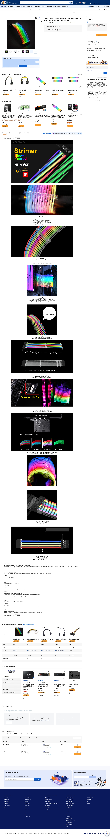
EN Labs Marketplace (32, 650)
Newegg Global (89, 799)
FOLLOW (105, 73)
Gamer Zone (47, 805)
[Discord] (103, 833)
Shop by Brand (68, 811)
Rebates (67, 812)
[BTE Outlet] (50, 745)
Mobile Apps (68, 814)
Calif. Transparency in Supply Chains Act (47, 833)
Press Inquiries (47, 807)
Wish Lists (26, 807)
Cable (18, 9)
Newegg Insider (48, 811)
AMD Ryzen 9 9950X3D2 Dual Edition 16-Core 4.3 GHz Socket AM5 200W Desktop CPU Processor (8, 116)
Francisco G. (90, 97)
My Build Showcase (28, 811)
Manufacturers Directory (62, 719)
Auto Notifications (28, 816)
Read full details (9, 721)
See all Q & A (46, 133)
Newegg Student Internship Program (51, 803)
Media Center (47, 801)
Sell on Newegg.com (69, 799)
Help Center (6, 797)
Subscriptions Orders (28, 814)
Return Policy (6, 803)
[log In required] (33, 671)
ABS (87, 801)
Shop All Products (17, 74)
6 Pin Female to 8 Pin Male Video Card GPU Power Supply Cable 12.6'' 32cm (25, 89)
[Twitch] (100, 833)
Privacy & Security (7, 805)
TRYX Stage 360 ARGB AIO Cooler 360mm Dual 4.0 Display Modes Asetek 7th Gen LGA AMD (25, 116)
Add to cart (101, 35)
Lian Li (33, 9)
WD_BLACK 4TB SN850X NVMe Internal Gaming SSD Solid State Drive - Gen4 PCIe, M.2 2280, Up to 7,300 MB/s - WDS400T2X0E (46, 12)
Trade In (67, 826)
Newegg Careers (48, 809)
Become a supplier (69, 797)
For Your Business (69, 801)
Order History (27, 801)
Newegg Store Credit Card (70, 820)
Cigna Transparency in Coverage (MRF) (62, 833)
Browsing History (28, 799)
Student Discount (69, 818)
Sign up (37, 779)
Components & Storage (11, 9)
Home (3, 9)
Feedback (18, 138)
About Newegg (47, 797)
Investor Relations (48, 799)
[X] (87, 833)
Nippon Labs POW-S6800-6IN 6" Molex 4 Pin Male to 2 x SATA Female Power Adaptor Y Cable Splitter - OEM (75, 638)
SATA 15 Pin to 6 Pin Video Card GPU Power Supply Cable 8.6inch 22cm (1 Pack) (9, 89)
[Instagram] (90, 833)
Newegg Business (90, 797)
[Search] (71, 3)
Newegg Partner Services (70, 803)
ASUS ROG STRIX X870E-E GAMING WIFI (72, 116)
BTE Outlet (15, 650)
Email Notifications (28, 812)
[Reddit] (41, 24)
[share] (41, 21)
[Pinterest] (95, 833)
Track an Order (6, 799)
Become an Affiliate (69, 805)
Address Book (27, 805)
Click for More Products (8, 700)
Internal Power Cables (26, 9)
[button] (13, 2)
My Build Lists (27, 809)
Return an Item (6, 801)
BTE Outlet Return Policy (45, 720)
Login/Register (27, 797)
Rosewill (88, 803)
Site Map (67, 809)
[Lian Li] (36, 17)
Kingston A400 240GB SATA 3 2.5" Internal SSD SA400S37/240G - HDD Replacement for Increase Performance (74, 683)
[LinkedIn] (92, 833)
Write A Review (97, 100)
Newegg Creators (69, 807)
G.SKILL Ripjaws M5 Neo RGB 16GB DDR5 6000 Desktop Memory (42, 116)
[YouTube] (97, 833)
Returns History (27, 803)
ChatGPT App (68, 816)
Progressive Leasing (69, 824)
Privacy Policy (31, 833)
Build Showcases (69, 822)
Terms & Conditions (24, 833)
